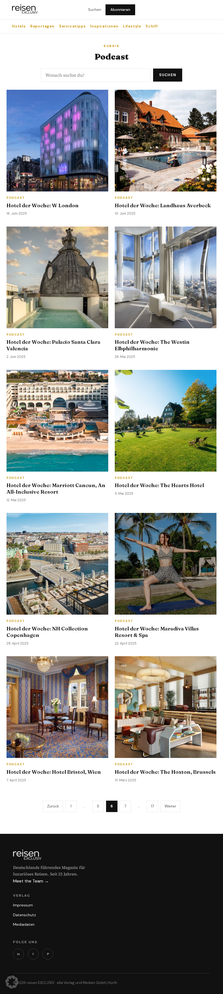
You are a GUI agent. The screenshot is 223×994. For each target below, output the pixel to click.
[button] (12, 982)
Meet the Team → (31, 881)
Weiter (170, 806)
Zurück (53, 806)
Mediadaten (24, 924)
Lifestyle (132, 26)
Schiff (151, 26)
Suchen (94, 9)
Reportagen (42, 26)
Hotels (19, 26)
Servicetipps (72, 26)
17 (152, 806)
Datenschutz (24, 914)
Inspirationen (104, 26)
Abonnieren (120, 9)
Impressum (23, 905)
